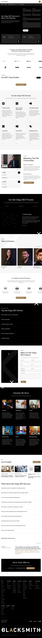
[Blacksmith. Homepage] (4, 1)
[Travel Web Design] (29, 422)
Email (22, 364)
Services (6, 4)
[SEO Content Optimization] (16, 121)
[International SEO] (29, 121)
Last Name (34, 8)
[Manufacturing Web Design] (29, 448)
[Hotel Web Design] (16, 448)
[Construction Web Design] (2, 448)
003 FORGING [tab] (35, 206)
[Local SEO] (2, 144)
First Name (24, 8)
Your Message (25, 21)
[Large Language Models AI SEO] (16, 144)
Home (2, 4)
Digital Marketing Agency (11, 4)
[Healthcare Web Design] (16, 422)
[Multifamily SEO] (29, 144)
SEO (17, 4)
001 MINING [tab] (7, 206)
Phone (32, 364)
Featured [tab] (38, 77)
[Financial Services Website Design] (2, 422)
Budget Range (23, 368)
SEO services (15, 98)
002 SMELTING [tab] (21, 206)
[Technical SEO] (2, 121)
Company (24, 17)
